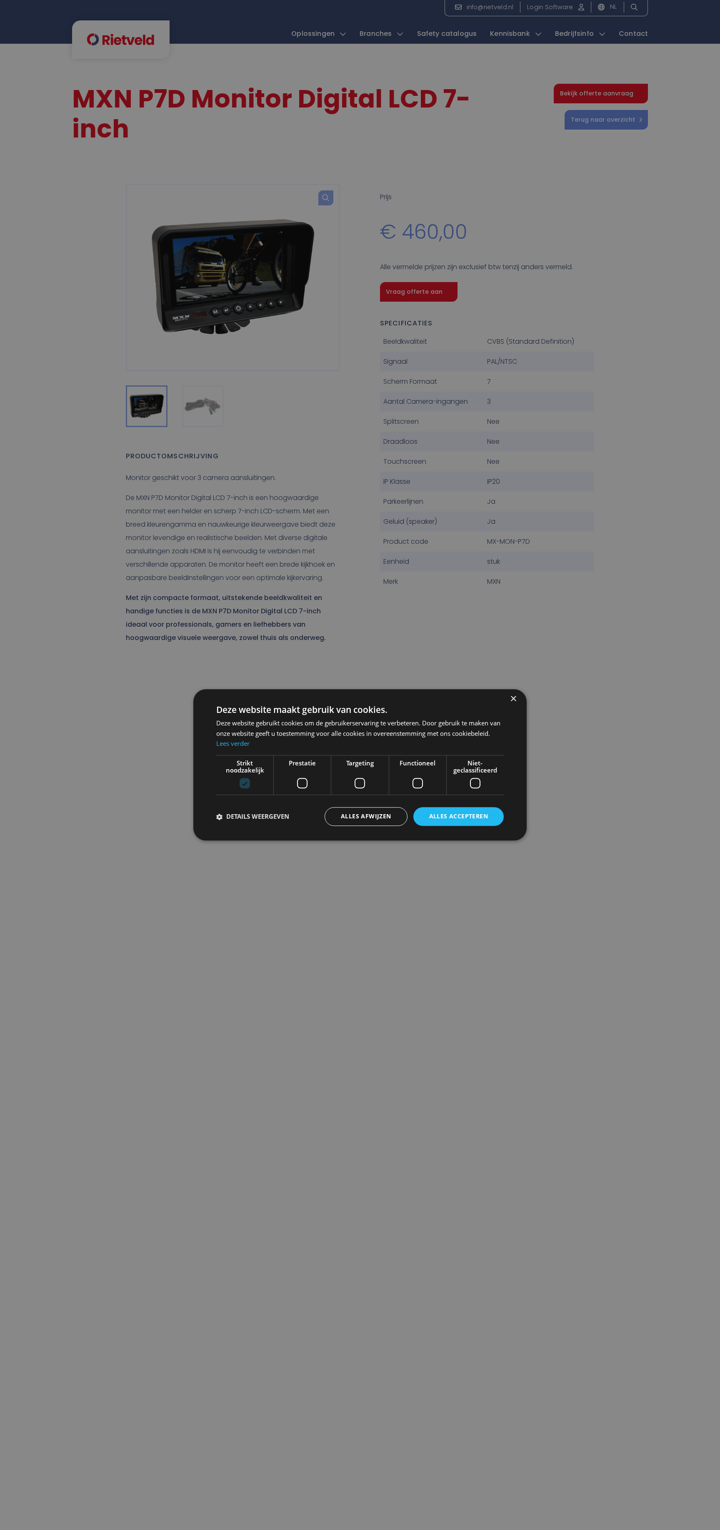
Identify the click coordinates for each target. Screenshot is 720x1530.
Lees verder (233, 744)
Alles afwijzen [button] (366, 816)
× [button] (513, 699)
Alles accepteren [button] (458, 816)
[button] (252, 816)
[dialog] (360, 764)
